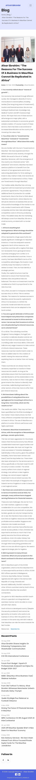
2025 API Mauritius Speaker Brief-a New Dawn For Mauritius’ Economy (17, 729)
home (3, 15)
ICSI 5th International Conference (15, 656)
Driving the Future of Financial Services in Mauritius (17, 709)
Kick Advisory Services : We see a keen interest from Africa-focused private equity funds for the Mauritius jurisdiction (17, 742)
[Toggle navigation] (30, 5)
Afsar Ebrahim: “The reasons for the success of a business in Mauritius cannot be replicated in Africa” (17, 20)
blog (8, 15)
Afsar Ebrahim (13, 5)
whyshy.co (26, 777)
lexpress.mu (15, 629)
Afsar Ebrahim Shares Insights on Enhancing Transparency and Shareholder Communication (15, 646)
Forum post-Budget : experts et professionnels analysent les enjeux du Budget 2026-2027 (17, 666)
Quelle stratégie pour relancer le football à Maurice (14, 699)
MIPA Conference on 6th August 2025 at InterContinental (17, 719)
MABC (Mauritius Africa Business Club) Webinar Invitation (17, 677)
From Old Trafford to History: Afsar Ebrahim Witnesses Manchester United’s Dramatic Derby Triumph (17, 688)
